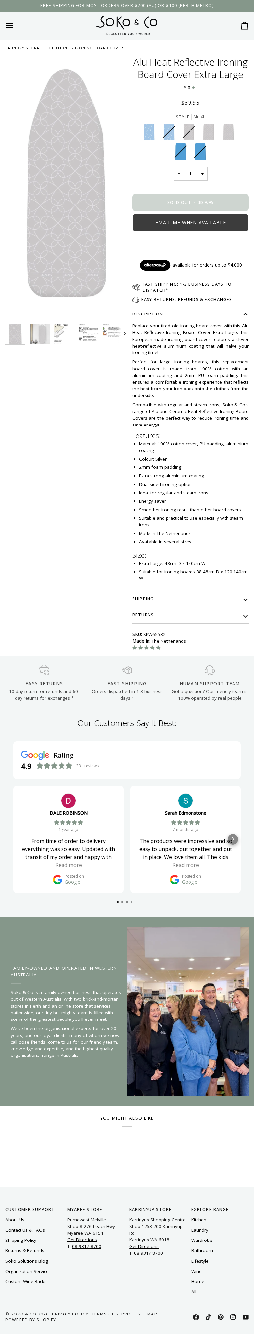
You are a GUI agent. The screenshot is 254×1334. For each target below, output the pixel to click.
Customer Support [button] (30, 1209)
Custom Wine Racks (26, 1281)
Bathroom (202, 1250)
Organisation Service (27, 1271)
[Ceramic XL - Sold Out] (182, 153)
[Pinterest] (221, 1317)
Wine (196, 1271)
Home (197, 1281)
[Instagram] (233, 1317)
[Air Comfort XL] (151, 133)
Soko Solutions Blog (26, 1261)
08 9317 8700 (86, 1246)
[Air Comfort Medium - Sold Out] (171, 133)
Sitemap (147, 1314)
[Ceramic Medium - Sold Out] (200, 153)
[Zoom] (66, 188)
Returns (143, 615)
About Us (14, 1220)
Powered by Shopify (30, 1320)
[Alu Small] (230, 133)
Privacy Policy (70, 1314)
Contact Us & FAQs (25, 1230)
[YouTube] (246, 1317)
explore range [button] (210, 1209)
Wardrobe (201, 1240)
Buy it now (190, 245)
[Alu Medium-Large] (210, 133)
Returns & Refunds (24, 1250)
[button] (190, 223)
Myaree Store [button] (85, 1209)
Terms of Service (113, 1314)
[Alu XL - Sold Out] (190, 133)
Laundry (199, 1230)
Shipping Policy (20, 1240)
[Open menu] (15, 25)
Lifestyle (200, 1261)
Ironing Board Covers (100, 47)
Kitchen (198, 1220)
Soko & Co (23, 1314)
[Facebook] (196, 1317)
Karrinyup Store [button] (150, 1209)
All (193, 1292)
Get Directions (82, 1239)
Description (147, 314)
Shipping (143, 599)
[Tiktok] (208, 1317)
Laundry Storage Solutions (37, 47)
